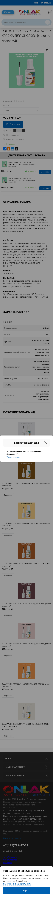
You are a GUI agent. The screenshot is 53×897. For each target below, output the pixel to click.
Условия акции (13, 457)
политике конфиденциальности (17, 884)
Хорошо (26, 890)
